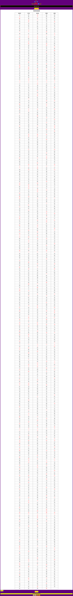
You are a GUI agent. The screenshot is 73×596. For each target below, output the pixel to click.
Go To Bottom (36, 8)
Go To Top (36, 591)
